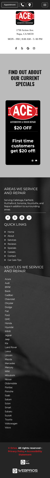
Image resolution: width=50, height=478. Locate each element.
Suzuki (8, 415)
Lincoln (8, 355)
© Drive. (13, 448)
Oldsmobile (11, 383)
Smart (8, 407)
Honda (8, 323)
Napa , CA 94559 (25, 34)
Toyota (8, 419)
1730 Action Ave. (25, 30)
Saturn (8, 399)
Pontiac (9, 387)
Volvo (8, 427)
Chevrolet (10, 299)
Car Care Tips (14, 260)
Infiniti (8, 331)
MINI (7, 371)
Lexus (8, 351)
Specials (12, 248)
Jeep (7, 339)
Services (12, 240)
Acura (8, 279)
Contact (12, 256)
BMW (8, 287)
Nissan (8, 379)
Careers (11, 252)
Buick (7, 291)
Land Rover (11, 347)
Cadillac (9, 295)
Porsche (9, 391)
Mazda (8, 359)
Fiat (7, 311)
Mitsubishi (10, 375)
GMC (7, 319)
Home (11, 232)
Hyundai (9, 327)
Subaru (8, 411)
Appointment (9, 4)
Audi (7, 283)
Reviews (12, 244)
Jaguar (8, 335)
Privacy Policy (16, 451)
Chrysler (9, 303)
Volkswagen (11, 423)
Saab (7, 395)
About (11, 236)
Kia (6, 343)
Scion (8, 403)
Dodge (8, 307)
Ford (7, 315)
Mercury (9, 367)
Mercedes (10, 363)
